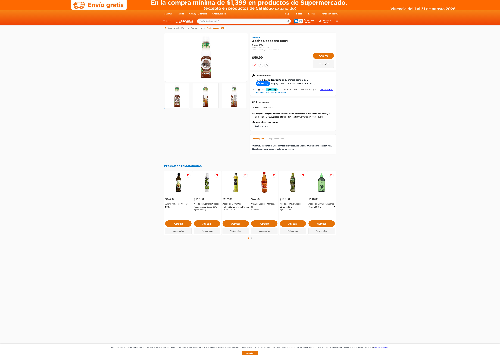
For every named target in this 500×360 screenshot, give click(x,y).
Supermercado (174, 28)
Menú (168, 21)
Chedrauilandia (219, 13)
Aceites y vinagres (198, 28)
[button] (165, 205)
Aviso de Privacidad (381, 347)
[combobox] (244, 21)
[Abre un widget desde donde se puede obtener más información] (489, 355)
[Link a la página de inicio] (165, 28)
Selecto (181, 13)
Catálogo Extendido (198, 13)
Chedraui (168, 13)
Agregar (323, 55)
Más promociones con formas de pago (271, 92)
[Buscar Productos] (288, 21)
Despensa (185, 28)
